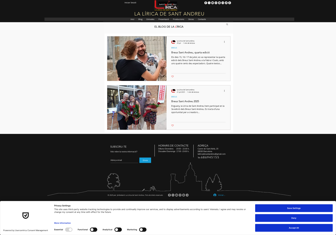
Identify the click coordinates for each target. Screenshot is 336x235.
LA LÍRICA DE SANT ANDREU (169, 14)
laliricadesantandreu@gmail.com (212, 154)
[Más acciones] (225, 41)
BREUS (174, 47)
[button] (227, 24)
